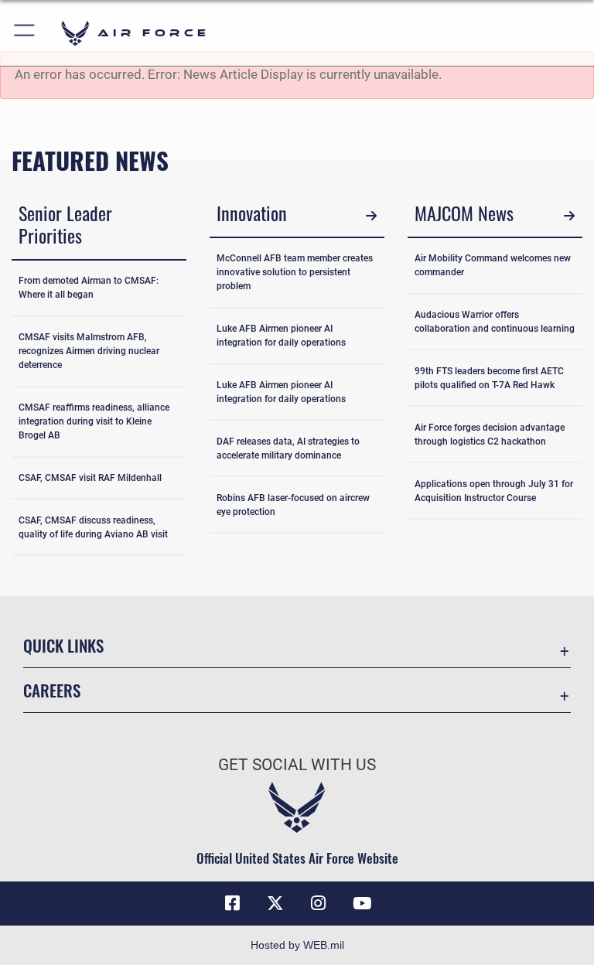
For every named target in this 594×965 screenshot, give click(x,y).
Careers (51, 690)
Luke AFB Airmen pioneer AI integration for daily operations (281, 335)
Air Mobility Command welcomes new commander (493, 265)
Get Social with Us (297, 764)
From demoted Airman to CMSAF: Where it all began (89, 287)
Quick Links (63, 645)
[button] (25, 33)
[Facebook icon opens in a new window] (232, 903)
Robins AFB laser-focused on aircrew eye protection (293, 505)
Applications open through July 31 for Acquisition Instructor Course (494, 491)
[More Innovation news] (370, 215)
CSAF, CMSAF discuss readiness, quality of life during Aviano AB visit (93, 527)
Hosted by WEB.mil (297, 945)
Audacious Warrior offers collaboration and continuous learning (495, 321)
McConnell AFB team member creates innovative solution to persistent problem (295, 272)
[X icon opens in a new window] (275, 903)
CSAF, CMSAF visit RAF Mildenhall (90, 477)
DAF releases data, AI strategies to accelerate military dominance (288, 448)
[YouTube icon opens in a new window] (362, 903)
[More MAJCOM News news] (568, 215)
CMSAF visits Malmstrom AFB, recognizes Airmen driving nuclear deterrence (89, 351)
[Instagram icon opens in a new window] (318, 903)
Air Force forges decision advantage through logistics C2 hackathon (490, 434)
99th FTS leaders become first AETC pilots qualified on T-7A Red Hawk (489, 378)
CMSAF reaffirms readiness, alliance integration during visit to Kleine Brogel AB (94, 421)
